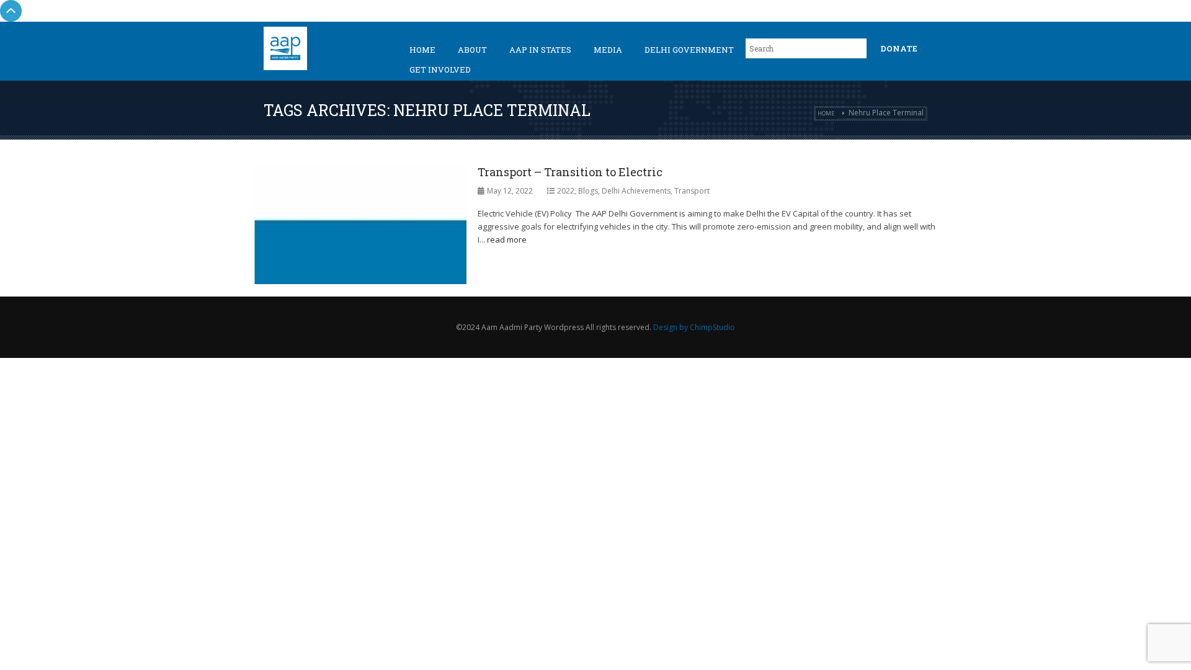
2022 (565, 190)
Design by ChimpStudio (694, 327)
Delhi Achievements (636, 190)
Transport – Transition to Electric (570, 171)
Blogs (588, 190)
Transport (692, 190)
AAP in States (540, 49)
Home (422, 49)
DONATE (898, 48)
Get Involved (440, 69)
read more (507, 239)
